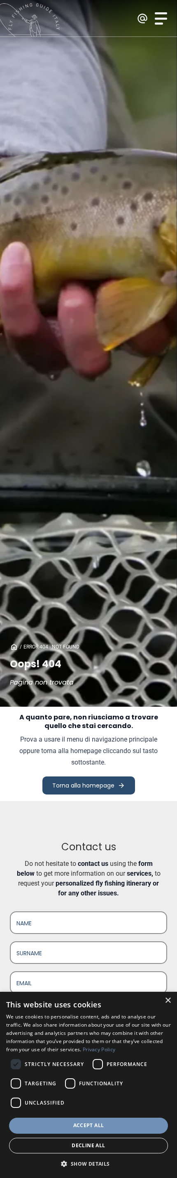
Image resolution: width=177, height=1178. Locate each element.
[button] (88, 1164)
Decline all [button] (88, 1145)
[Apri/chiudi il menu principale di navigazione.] (161, 18)
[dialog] (88, 1085)
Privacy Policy (99, 1049)
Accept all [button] (88, 1125)
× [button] (168, 1001)
